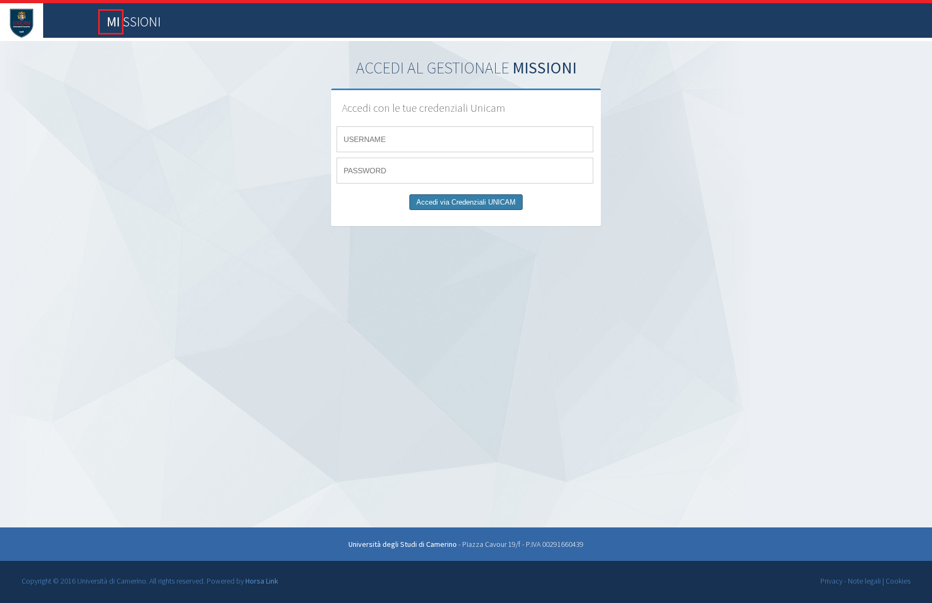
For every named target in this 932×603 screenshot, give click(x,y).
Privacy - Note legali (850, 581)
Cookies (898, 581)
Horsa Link (261, 581)
